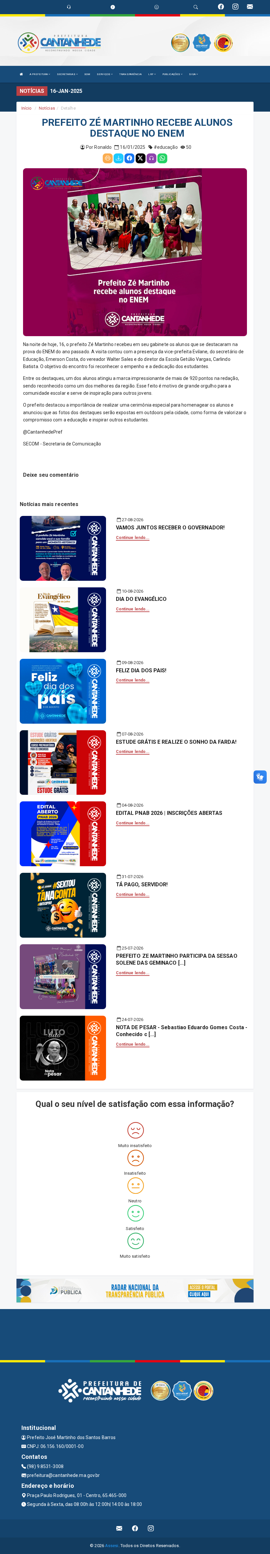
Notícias (47, 108)
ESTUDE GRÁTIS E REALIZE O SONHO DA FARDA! (176, 742)
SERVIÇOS (104, 74)
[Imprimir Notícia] (108, 158)
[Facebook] (129, 158)
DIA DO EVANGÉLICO (141, 599)
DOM (87, 74)
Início (26, 108)
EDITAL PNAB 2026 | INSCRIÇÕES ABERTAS (169, 813)
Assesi (112, 1545)
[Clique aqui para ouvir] (151, 158)
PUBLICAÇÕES (171, 74)
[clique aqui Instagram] (151, 1528)
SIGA (192, 74)
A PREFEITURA (39, 74)
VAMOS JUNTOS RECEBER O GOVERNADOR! (170, 527)
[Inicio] (21, 74)
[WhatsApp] (162, 158)
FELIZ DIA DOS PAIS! (141, 670)
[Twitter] (141, 158)
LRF (151, 74)
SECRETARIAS (66, 74)
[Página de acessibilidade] (156, 7)
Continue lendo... (133, 537)
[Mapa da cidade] (135, 1333)
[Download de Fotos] (118, 158)
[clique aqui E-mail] (119, 1528)
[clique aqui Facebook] (135, 1528)
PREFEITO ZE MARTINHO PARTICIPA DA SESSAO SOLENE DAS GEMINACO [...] (176, 959)
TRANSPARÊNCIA (130, 74)
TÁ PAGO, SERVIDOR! (142, 884)
